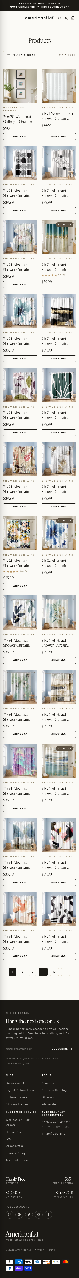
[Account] (66, 18)
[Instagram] (9, 1215)
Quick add (20, 136)
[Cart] (73, 18)
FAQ (9, 1139)
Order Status (15, 1146)
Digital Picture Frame (21, 1090)
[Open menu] (5, 18)
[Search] (59, 18)
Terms (51, 1250)
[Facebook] (48, 1215)
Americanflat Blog (54, 1090)
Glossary (48, 1097)
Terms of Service (18, 1160)
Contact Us (13, 1132)
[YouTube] (39, 1215)
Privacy (39, 1250)
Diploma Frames (17, 1104)
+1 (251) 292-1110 (53, 1133)
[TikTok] (29, 1215)
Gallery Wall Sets (17, 1083)
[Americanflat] (39, 18)
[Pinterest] (19, 1215)
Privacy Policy (15, 1153)
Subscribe (60, 1049)
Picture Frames (16, 1097)
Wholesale (49, 1104)
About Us (48, 1083)
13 (54, 971)
